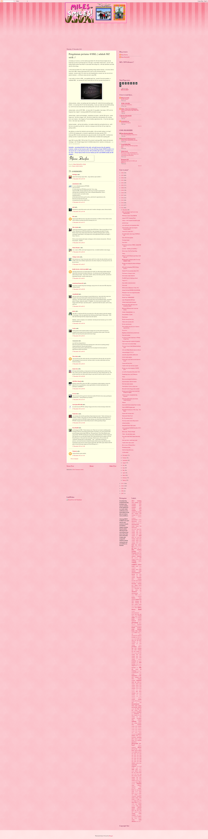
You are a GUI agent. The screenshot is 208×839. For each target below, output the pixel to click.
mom (136, 705)
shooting (133, 783)
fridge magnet (135, 616)
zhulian (137, 821)
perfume (139, 740)
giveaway (135, 622)
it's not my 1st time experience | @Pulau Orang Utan (131, 338)
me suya (74, 393)
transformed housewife (78, 283)
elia (140, 591)
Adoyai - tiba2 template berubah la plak (131, 220)
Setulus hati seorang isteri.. (128, 413)
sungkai (135, 794)
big (140, 548)
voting (139, 813)
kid (137, 662)
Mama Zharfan (124, 54)
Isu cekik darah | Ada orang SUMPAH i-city (131, 234)
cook (137, 566)
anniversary (134, 527)
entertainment (135, 593)
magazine (138, 680)
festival (133, 607)
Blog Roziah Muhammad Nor (128, 139)
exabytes (139, 594)
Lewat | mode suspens (127, 357)
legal (140, 665)
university (139, 809)
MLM (133, 705)
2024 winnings (138, 515)
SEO (135, 772)
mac (138, 675)
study (140, 793)
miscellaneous (135, 704)
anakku (133, 526)
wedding (139, 816)
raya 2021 (134, 760)
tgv (140, 799)
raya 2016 (139, 755)
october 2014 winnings (136, 727)
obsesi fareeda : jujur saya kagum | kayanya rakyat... (130, 228)
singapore (139, 785)
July (124, 465)
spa (138, 790)
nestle (140, 710)
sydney (133, 798)
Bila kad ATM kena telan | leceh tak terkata (130, 309)
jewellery (134, 646)
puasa (133, 750)
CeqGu (74, 328)
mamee (133, 683)
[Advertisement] (104, 34)
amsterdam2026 (135, 524)
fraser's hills (134, 614)
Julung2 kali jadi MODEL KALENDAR (131, 290)
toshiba (133, 804)
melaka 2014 (134, 700)
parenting (139, 737)
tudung (133, 807)
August (124, 463)
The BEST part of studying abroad (130, 278)
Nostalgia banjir (125, 240)
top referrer (139, 802)
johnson (139, 646)
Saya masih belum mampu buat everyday (131, 405)
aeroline (139, 521)
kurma (137, 664)
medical (139, 697)
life (140, 667)
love (140, 674)
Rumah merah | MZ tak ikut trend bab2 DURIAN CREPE (131, 391)
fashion (137, 599)
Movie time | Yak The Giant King (129, 251)
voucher (134, 815)
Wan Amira (75, 356)
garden (133, 619)
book (138, 553)
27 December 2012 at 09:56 (78, 388)
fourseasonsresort (135, 612)
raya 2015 (134, 755)
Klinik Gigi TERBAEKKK (128, 297)
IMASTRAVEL (134, 635)
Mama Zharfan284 (125, 57)
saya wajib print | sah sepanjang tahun (130, 225)
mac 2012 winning (136, 678)
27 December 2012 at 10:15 (78, 399)
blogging (134, 553)
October (125, 458)
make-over (139, 682)
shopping (139, 783)
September (125, 460)
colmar (140, 561)
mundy (133, 708)
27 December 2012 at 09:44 (78, 376)
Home (92, 466)
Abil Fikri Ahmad (76, 381)
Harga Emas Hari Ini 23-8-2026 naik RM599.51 (129, 161)
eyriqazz (133, 596)
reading (137, 763)
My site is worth (125, 88)
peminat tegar (125, 223)
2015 (122, 200)
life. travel (135, 669)
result (140, 766)
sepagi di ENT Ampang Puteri (129, 218)
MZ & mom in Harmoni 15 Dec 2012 (130, 287)
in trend (133, 637)
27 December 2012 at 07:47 (78, 202)
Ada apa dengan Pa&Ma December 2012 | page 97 (131, 428)
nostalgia (139, 712)
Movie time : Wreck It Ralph (128, 431)
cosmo (140, 568)
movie (139, 707)
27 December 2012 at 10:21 (78, 409)
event (136, 595)
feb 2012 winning (136, 601)
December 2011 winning (136, 578)
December (125, 210)
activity (139, 519)
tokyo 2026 (134, 802)
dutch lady (138, 590)
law (137, 665)
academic (134, 518)
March (124, 475)
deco (133, 585)
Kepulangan (125, 317)
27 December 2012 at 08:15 (78, 242)
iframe (140, 634)
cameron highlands (136, 556)
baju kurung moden (137, 546)
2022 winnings (135, 513)
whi (132, 818)
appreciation (134, 529)
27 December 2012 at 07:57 (78, 222)
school (136, 771)
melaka (139, 699)
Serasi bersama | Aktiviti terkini (129, 381)
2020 (122, 188)
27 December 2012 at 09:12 (78, 306)
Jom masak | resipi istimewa (128, 275)
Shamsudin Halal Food (127, 416)
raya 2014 (139, 753)
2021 (122, 185)
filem (136, 607)
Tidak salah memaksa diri (128, 322)
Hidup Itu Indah (125, 98)
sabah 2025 (135, 769)
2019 (122, 190)
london (133, 674)
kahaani (139, 659)
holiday (139, 629)
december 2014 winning (136, 580)
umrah (133, 809)
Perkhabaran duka (126, 447)
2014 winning (135, 502)
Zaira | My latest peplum (127, 237)
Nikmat (124, 402)
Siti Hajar (74, 174)
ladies (140, 664)
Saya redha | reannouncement (128, 283)
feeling (140, 604)
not (132, 713)
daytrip (133, 574)
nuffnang (134, 721)
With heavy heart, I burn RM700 (129, 215)
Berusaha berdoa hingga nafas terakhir (130, 389)
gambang (139, 617)
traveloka (133, 805)
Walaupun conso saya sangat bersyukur (131, 292)
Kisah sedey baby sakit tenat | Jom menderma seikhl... (129, 305)
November (125, 455)
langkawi (134, 665)
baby (133, 545)
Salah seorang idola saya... (128, 450)
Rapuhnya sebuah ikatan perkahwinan (130, 333)
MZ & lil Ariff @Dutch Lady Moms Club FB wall (131, 256)
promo (140, 748)
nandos (136, 710)
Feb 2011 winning (136, 600)
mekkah (133, 699)
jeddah (140, 645)
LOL (140, 672)
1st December (125, 452)
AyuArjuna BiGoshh (77, 404)
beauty (135, 548)
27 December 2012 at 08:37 (78, 264)
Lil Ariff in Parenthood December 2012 (131, 372)
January (124, 480)
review (133, 767)
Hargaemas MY (125, 159)
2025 (122, 175)
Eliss (73, 216)
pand (136, 734)
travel (139, 804)
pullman (136, 750)
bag (132, 546)
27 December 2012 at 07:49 (78, 211)
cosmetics (134, 568)
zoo (139, 821)
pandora (139, 734)
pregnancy (134, 747)
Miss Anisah (75, 227)
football (133, 611)
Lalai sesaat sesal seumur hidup (129, 343)
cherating (137, 559)
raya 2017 (134, 756)
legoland (134, 667)
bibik (138, 548)
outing (140, 732)
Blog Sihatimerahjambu (127, 133)
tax (136, 799)
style (132, 794)
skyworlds (133, 788)
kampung (134, 661)
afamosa (133, 523)
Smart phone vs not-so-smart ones (129, 386)
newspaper (134, 712)
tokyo (135, 801)
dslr (132, 590)
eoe (140, 593)
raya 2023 (134, 761)
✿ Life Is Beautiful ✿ (126, 116)
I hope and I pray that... (127, 363)
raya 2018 (139, 756)
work (140, 820)
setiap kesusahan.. (126, 423)
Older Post (112, 466)
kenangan (134, 662)
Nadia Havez (75, 414)
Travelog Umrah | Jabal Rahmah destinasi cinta (131, 346)
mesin (138, 700)
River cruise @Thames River (128, 445)
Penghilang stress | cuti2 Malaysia (129, 374)
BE (132, 548)
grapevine (133, 624)
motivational (134, 707)
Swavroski (124, 285)
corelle (140, 566)
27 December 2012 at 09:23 (78, 336)
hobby (133, 629)
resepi (137, 766)
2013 (122, 205)
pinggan (139, 745)
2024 (122, 178)
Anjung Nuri (138, 526)
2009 (122, 488)
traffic (136, 804)
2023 (122, 180)
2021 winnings (138, 511)
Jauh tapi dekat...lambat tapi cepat (129, 440)
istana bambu (134, 638)
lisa (137, 671)
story (133, 793)
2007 (122, 493)
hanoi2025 (139, 624)
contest (134, 564)
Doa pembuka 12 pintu (127, 314)
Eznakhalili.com (125, 121)
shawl (137, 782)
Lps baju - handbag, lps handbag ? (129, 248)
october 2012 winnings (136, 723)
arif (136, 535)
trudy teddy (138, 805)
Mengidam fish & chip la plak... (129, 425)
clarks (140, 559)
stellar (140, 791)
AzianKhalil (75, 294)
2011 (122, 483)
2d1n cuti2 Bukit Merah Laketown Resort (131, 350)
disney (135, 586)
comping (134, 562)
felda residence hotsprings (136, 606)
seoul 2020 (134, 774)
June (124, 468)
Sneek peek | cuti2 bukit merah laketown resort (131, 360)
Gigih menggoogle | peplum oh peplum (131, 341)
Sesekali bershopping (126, 122)
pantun (140, 735)
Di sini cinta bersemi (126, 324)
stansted (136, 791)
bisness (140, 551)
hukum (139, 632)
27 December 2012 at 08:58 (78, 289)
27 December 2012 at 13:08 (78, 446)
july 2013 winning (135, 651)
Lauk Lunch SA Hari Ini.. (126, 104)
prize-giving (134, 749)
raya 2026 (139, 761)
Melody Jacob (124, 151)
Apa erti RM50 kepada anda (128, 407)
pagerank (133, 734)
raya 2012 (139, 752)
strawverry (136, 793)
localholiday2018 (135, 672)
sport (140, 790)
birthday (134, 551)
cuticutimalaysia (136, 572)
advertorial (134, 521)
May (124, 470)
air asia (137, 523)
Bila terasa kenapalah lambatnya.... (130, 379)
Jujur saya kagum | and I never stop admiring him (130, 212)
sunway (140, 794)
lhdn (137, 667)
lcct (138, 665)
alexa (140, 523)
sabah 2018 (138, 767)
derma (136, 585)
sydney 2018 (138, 798)
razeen (133, 763)
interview (139, 637)
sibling (133, 785)
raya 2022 (139, 760)
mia (140, 700)
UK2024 (139, 807)
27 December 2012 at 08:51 (78, 278)
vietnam (133, 813)
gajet (136, 617)
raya (136, 752)
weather (135, 816)
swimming (134, 796)
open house (134, 732)
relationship (134, 764)
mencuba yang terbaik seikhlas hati (130, 354)
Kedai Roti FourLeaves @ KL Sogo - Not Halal (131, 410)
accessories (134, 520)
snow (136, 790)
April (124, 473)
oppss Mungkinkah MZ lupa (128, 300)
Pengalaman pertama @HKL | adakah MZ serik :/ (131, 245)
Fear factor (124, 242)
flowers (133, 609)
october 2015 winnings (136, 729)
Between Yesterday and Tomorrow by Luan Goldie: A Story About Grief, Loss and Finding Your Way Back (130, 154)
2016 (122, 198)
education (134, 591)
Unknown (74, 451)
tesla (138, 799)
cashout (133, 559)
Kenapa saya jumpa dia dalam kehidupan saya (131, 264)
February (125, 477)
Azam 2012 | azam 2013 (127, 231)
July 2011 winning (136, 648)
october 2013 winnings (136, 726)
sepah (138, 774)
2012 (122, 207)
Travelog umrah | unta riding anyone (130, 420)
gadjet (133, 617)
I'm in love (124, 330)
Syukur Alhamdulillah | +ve (128, 312)
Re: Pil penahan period (127, 418)
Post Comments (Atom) (78, 469)
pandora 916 (135, 735)
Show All (139, 126)
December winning (136, 583)
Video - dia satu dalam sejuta (128, 434)
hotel (140, 631)
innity (136, 637)
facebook (139, 596)
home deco (135, 631)
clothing (134, 561)
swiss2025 (139, 796)
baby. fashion (138, 545)
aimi (73, 207)
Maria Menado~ (76, 247)
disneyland (137, 588)
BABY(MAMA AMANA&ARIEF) (80, 269)
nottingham (136, 713)
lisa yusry (139, 671)
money (139, 705)
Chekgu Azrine (76, 257)
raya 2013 (134, 753)
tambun (133, 799)
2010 (122, 486)
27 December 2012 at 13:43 (78, 455)
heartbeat (139, 627)
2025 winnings (136, 516)
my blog (137, 709)
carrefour (136, 557)
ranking (133, 752)
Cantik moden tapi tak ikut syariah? (130, 365)
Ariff (140, 535)
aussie (137, 543)
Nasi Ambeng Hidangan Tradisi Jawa (129, 134)
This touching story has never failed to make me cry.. (130, 327)
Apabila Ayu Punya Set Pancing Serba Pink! (129, 146)
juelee (73, 311)
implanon (139, 635)
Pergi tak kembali (126, 335)
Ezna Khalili (75, 428)
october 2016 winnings (136, 731)
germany (139, 620)
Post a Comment (74, 458)
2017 (122, 195)
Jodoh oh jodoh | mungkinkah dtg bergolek (129, 395)
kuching (133, 664)
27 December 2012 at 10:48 (78, 423)
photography (135, 743)
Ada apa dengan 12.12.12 (127, 352)
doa (140, 588)
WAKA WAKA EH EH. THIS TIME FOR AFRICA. (130, 110)
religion (134, 766)
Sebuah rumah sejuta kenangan (129, 302)
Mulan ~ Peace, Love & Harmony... (129, 109)
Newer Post (70, 466)
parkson (136, 738)
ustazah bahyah (137, 812)
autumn (140, 543)
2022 (122, 183)
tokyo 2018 (139, 801)
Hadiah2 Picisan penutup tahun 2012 (130, 271)
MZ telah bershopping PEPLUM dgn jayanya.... (130, 267)
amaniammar (75, 184)
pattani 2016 (134, 740)
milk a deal (136, 702)
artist (133, 537)
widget (135, 818)
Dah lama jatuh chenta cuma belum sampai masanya (130, 399)
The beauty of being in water (128, 273)
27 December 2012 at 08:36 (78, 252)
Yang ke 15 (124, 280)
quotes (139, 750)
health (77, 166)
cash (140, 557)
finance (73, 166)
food (139, 609)
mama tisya (75, 369)
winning (139, 818)
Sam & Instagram (126, 295)
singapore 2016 (136, 786)
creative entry (135, 569)
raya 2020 (139, 758)
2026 (122, 173)
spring (133, 791)
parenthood (134, 737)
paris (133, 738)
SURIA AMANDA (125, 103)
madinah (133, 680)
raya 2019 (134, 758)
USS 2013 (136, 810)
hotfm (133, 632)
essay (133, 594)
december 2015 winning (136, 582)
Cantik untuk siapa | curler (128, 442)
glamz (140, 622)
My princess (124, 117)
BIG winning (136, 550)
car (132, 557)
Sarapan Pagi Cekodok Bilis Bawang (129, 140)
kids (140, 662)
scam (133, 771)
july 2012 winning (136, 649)
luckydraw (134, 675)
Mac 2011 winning (136, 676)
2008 (122, 491)
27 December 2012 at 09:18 (78, 323)
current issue (136, 571)
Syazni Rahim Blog (125, 144)
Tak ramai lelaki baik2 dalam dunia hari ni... (131, 437)
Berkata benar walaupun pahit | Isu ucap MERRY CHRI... (131, 260)
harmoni (139, 626)
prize (139, 747)
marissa (137, 688)
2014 (122, 202)
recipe (140, 763)
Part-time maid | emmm (127, 384)
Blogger (111, 836)
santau (140, 769)
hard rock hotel (135, 626)
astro (135, 537)
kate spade (139, 660)
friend (139, 616)
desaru (140, 585)
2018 (122, 192)
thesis (133, 801)
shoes (140, 782)
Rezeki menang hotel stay (128, 319)
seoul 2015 (138, 772)
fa (136, 596)
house (135, 632)
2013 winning (136, 501)
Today (123, 376)
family (133, 598)
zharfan (81, 166)
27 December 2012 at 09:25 (78, 364)
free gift (139, 614)
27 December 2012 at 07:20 (78, 179)
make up (134, 682)
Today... (124, 253)
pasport (139, 738)
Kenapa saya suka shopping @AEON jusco (130, 368)
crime (140, 569)
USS (133, 810)
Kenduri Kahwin (124, 99)
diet (132, 587)
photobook (134, 742)
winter (133, 820)
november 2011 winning (136, 719)
